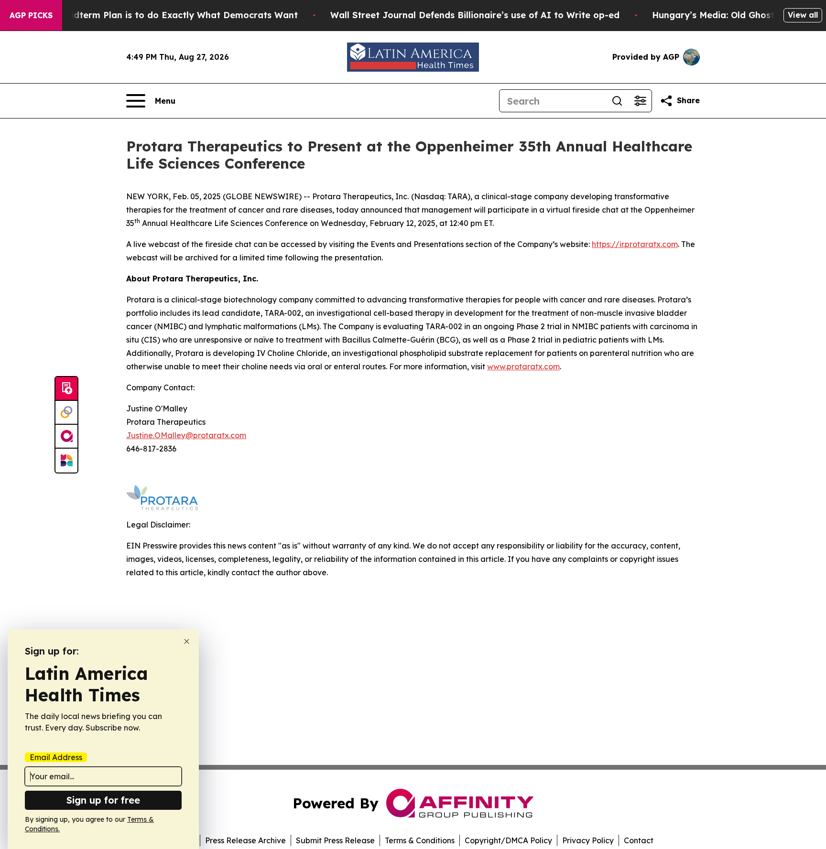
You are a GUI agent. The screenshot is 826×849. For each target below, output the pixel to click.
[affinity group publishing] (66, 437)
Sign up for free (103, 800)
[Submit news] (66, 389)
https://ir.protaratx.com (635, 244)
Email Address (56, 757)
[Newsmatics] (66, 461)
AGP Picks (31, 15)
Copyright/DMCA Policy (508, 840)
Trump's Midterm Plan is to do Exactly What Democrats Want (162, 15)
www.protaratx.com (523, 366)
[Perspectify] (66, 413)
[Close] (186, 641)
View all (803, 15)
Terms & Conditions (420, 840)
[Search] (617, 101)
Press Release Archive (245, 840)
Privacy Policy (588, 840)
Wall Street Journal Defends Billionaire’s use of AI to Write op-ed (475, 15)
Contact (638, 840)
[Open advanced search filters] (640, 101)
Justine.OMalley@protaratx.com (186, 435)
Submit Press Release (335, 840)
